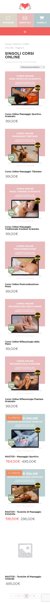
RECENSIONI (8, 23)
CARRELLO (41, 23)
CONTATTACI (25, 23)
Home (8, 44)
